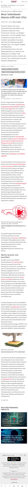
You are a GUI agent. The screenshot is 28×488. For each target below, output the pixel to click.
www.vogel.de (14, 479)
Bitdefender (6, 379)
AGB (12, 463)
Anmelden (24, 1)
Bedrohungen (4, 5)
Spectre (15, 238)
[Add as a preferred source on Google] (14, 459)
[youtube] (20, 455)
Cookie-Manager (6, 463)
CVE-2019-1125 (15, 262)
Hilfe (15, 463)
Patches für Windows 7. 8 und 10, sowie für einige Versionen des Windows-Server (13, 141)
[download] (22, 486)
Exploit (10, 109)
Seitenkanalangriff (20, 183)
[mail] (18, 486)
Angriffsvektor (15, 307)
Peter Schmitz (17, 22)
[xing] (10, 486)
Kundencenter (7, 464)
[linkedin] (14, 486)
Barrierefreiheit (7, 466)
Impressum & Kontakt (17, 466)
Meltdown (23, 238)
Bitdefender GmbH (7, 75)
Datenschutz (21, 464)
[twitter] (5, 486)
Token (23, 113)
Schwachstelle (19, 136)
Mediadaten (15, 464)
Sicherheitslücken (12, 5)
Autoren (17, 467)
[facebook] (1, 486)
